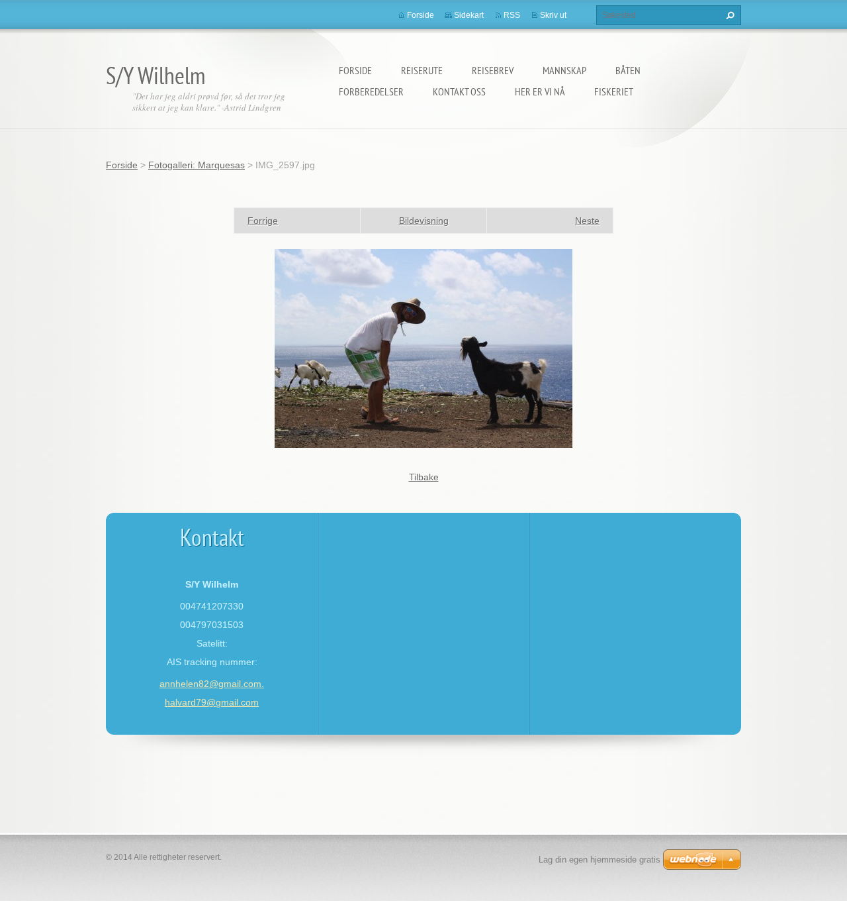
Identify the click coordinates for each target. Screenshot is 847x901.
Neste (587, 220)
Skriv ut (553, 15)
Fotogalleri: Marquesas (196, 165)
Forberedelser (371, 91)
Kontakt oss (459, 91)
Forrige (262, 220)
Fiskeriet (613, 91)
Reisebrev (492, 70)
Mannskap (564, 70)
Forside (355, 70)
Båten (628, 70)
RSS (512, 15)
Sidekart (469, 15)
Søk (728, 15)
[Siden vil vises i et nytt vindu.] (423, 348)
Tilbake (424, 477)
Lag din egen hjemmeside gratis (599, 860)
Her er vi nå (540, 91)
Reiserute (422, 70)
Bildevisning (424, 220)
